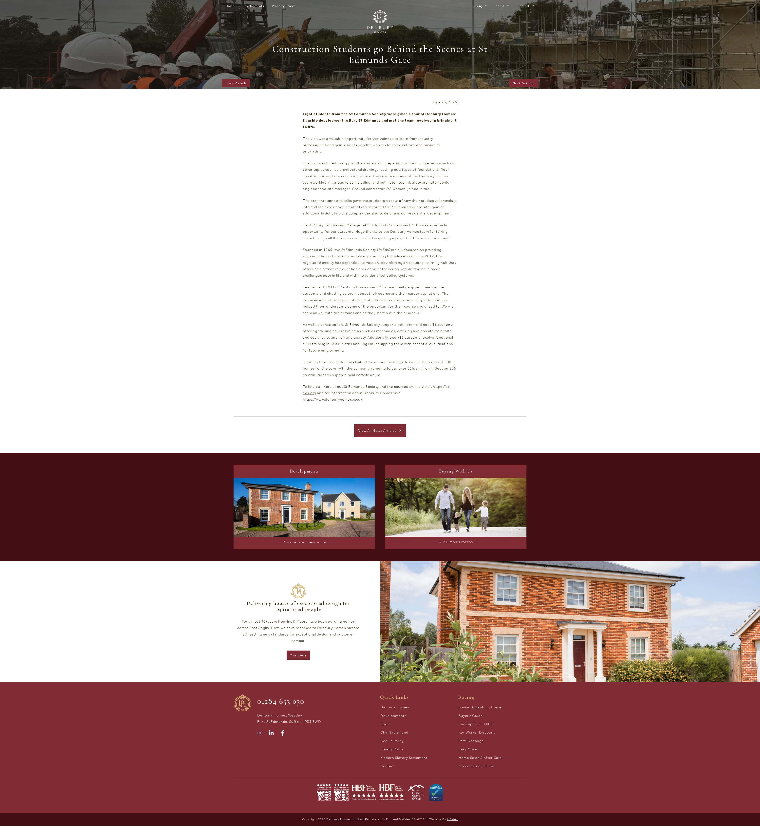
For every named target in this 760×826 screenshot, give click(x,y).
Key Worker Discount (477, 732)
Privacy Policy (392, 749)
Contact (523, 6)
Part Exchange (471, 741)
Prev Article (237, 83)
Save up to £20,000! (476, 724)
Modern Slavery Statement (404, 757)
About (500, 6)
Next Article (522, 83)
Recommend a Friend (477, 766)
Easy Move (468, 749)
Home (230, 6)
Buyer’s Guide (471, 716)
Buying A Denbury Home (480, 707)
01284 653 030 (280, 701)
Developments (253, 6)
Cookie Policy (392, 741)
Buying (478, 6)
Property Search (283, 6)
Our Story (298, 655)
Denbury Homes (394, 707)
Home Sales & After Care (480, 757)
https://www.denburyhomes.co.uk (332, 399)
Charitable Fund (394, 732)
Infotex (452, 819)
